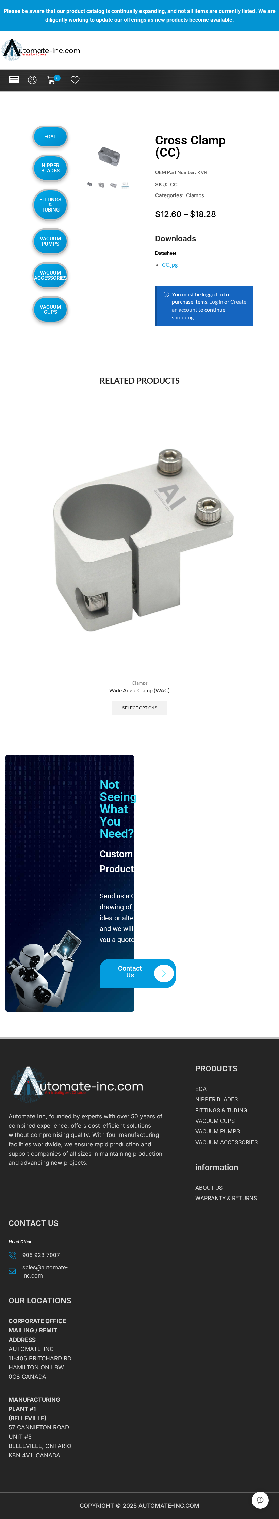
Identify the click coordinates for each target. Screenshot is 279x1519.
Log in (216, 301)
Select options (139, 708)
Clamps (195, 195)
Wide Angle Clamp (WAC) (139, 690)
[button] (14, 79)
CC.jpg (170, 264)
